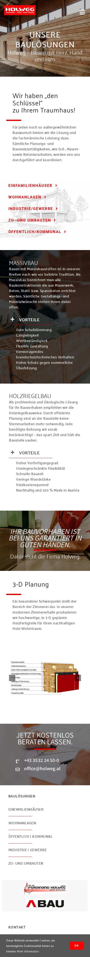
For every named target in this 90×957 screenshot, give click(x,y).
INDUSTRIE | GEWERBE (27, 849)
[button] (12, 678)
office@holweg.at (42, 768)
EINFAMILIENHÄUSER (26, 809)
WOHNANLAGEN (22, 822)
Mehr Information (28, 951)
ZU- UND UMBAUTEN (25, 863)
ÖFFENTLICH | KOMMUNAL (30, 836)
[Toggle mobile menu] (83, 12)
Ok (77, 945)
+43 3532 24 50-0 (41, 760)
